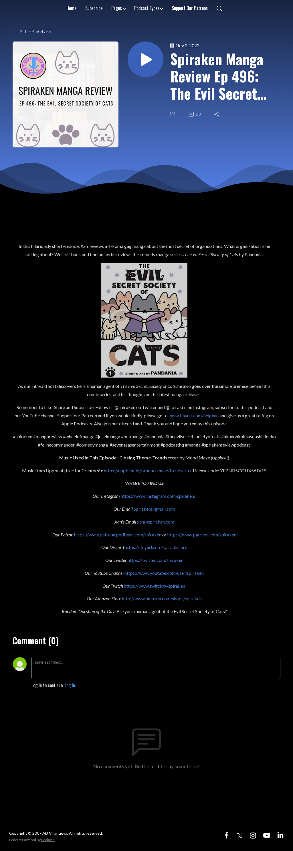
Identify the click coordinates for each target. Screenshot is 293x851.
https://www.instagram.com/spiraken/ (158, 496)
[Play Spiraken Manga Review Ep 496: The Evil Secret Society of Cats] (145, 59)
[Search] (219, 8)
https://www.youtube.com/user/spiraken (164, 573)
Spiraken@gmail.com (154, 509)
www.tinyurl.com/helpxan (194, 415)
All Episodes (35, 31)
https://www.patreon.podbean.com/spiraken (117, 534)
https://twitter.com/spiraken (155, 560)
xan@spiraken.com (155, 521)
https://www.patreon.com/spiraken (201, 534)
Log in (70, 685)
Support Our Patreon (190, 8)
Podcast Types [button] (146, 8)
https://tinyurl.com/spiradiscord (156, 547)
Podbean (48, 840)
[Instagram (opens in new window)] (253, 835)
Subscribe (93, 8)
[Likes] (173, 114)
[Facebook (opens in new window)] (226, 835)
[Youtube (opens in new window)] (266, 835)
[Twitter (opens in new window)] (240, 835)
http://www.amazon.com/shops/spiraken (162, 598)
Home (71, 8)
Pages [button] (116, 8)
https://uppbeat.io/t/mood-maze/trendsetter (148, 470)
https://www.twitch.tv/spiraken (154, 586)
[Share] (217, 114)
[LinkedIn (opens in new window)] (280, 835)
